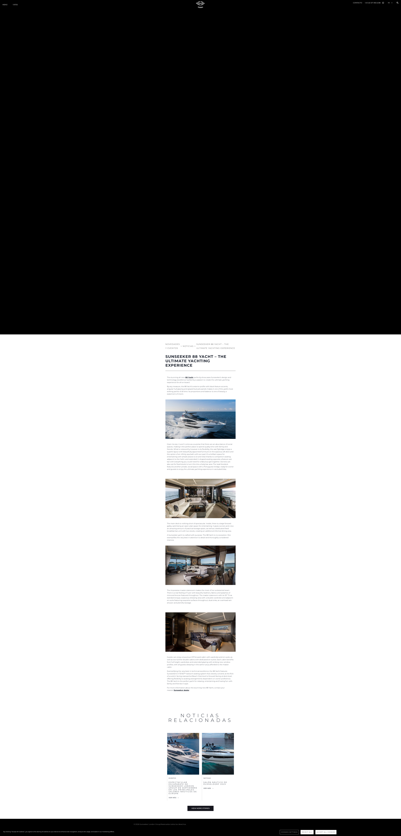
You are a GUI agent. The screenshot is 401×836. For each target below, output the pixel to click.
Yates (15, 5)
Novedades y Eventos (172, 346)
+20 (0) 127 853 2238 (373, 3)
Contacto (357, 3)
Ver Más (172, 798)
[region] (200, 832)
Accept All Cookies (326, 832)
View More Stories (200, 808)
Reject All (307, 832)
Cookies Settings (289, 832)
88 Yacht (189, 377)
